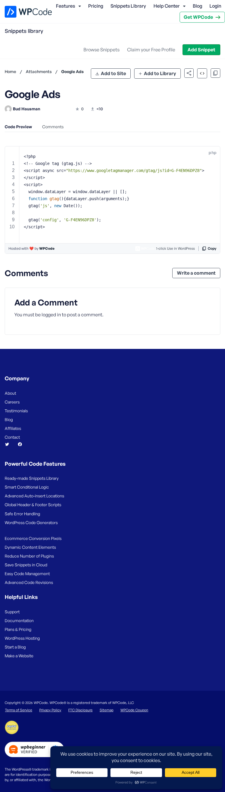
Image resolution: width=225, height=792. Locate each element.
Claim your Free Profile (151, 50)
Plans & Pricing (18, 629)
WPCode (46, 248)
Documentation (19, 620)
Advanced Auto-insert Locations (34, 495)
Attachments (39, 71)
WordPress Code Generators (31, 522)
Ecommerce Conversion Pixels (33, 538)
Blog (197, 6)
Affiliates (13, 428)
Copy (212, 248)
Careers (12, 401)
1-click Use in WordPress (175, 248)
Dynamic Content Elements (30, 547)
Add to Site (113, 73)
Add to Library (160, 73)
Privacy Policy (50, 710)
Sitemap (106, 710)
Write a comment (196, 273)
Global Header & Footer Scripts (33, 504)
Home (10, 71)
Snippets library (24, 31)
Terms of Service (18, 710)
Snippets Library (128, 6)
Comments (53, 126)
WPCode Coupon (134, 710)
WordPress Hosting (22, 638)
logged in (51, 315)
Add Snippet (201, 50)
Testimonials (16, 410)
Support (12, 611)
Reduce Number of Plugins (29, 555)
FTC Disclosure (80, 710)
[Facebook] (22, 444)
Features (65, 6)
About (10, 393)
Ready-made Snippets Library (32, 478)
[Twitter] (9, 444)
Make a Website (19, 655)
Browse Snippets (101, 50)
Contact (12, 437)
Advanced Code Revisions (29, 582)
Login (215, 6)
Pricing (95, 6)
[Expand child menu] (79, 6)
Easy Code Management (27, 573)
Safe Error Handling (22, 513)
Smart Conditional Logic (27, 486)
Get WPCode (198, 17)
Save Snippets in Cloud (26, 564)
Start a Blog (15, 646)
